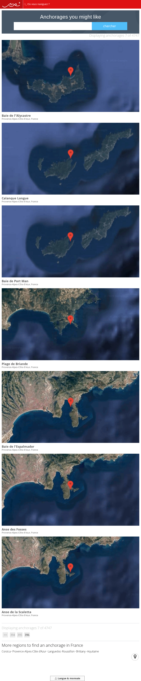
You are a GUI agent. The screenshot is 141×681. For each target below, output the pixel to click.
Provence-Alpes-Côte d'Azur (29, 651)
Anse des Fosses (14, 529)
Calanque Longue (15, 198)
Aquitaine (93, 651)
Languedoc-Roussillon (61, 651)
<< (5, 635)
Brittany (80, 651)
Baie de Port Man (15, 281)
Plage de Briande (15, 364)
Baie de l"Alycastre (16, 115)
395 (20, 635)
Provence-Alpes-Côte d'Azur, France (20, 118)
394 (12, 635)
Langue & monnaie (68, 678)
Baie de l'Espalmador (18, 446)
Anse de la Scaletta (16, 612)
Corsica (6, 651)
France (77, 645)
